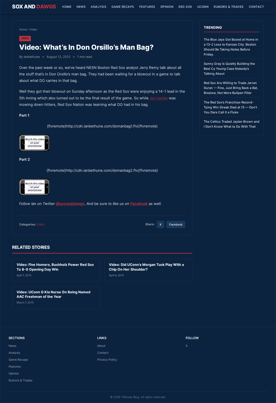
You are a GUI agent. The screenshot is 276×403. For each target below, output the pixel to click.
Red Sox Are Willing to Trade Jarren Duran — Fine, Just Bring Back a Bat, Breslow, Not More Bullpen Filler (231, 88)
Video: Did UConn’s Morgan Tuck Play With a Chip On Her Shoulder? (146, 266)
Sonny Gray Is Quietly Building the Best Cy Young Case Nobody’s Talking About (229, 68)
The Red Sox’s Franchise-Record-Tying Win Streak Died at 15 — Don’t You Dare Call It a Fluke (230, 107)
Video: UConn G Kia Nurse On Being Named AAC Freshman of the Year (53, 294)
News (81, 6)
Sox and (34, 6)
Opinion (167, 6)
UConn (203, 6)
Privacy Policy (107, 359)
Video (33, 29)
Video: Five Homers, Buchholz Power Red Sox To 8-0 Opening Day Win (55, 266)
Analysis (98, 6)
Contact (256, 6)
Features (147, 6)
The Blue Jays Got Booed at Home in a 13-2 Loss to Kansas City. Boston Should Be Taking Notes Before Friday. (231, 47)
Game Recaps (122, 6)
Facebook (175, 224)
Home (66, 6)
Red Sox (185, 6)
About (101, 345)
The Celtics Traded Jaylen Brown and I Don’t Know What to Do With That (231, 124)
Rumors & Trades (229, 6)
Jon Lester (159, 98)
